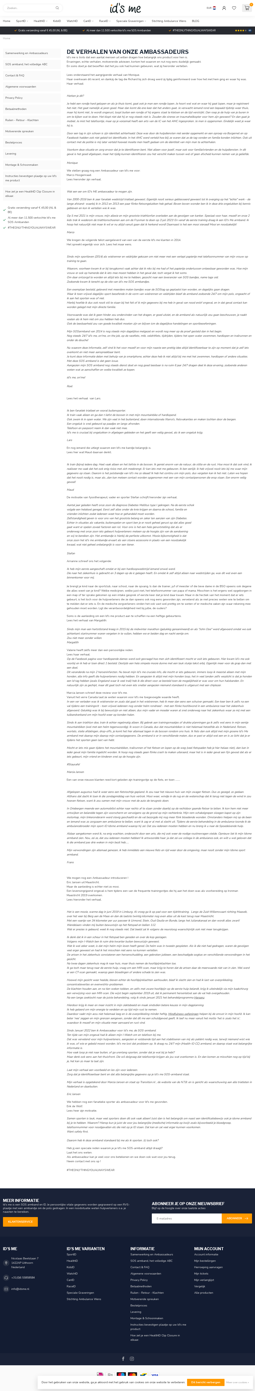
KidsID (57, 21)
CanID (87, 21)
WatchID (72, 21)
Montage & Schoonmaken (21, 165)
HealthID (39, 21)
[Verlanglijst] (234, 8)
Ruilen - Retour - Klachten (22, 120)
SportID (21, 21)
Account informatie (206, 1254)
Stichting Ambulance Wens (169, 21)
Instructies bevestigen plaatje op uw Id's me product (31, 178)
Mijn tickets (201, 1274)
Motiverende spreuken (19, 131)
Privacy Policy (14, 98)
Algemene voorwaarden (20, 87)
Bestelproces (13, 142)
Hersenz (199, 997)
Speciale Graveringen (130, 21)
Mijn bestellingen (205, 1261)
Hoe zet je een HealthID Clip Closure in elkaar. (30, 194)
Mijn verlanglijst (204, 1280)
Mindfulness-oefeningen (183, 1014)
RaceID (103, 21)
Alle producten (203, 1293)
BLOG (195, 21)
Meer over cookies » (237, 1382)
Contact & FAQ (14, 75)
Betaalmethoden (15, 109)
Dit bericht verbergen (205, 1382)
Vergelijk (199, 1286)
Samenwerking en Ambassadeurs (26, 53)
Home (6, 21)
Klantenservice (20, 1222)
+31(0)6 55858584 (23, 1278)
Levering (10, 154)
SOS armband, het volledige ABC (26, 64)
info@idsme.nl (20, 1289)
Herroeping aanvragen (208, 1267)
